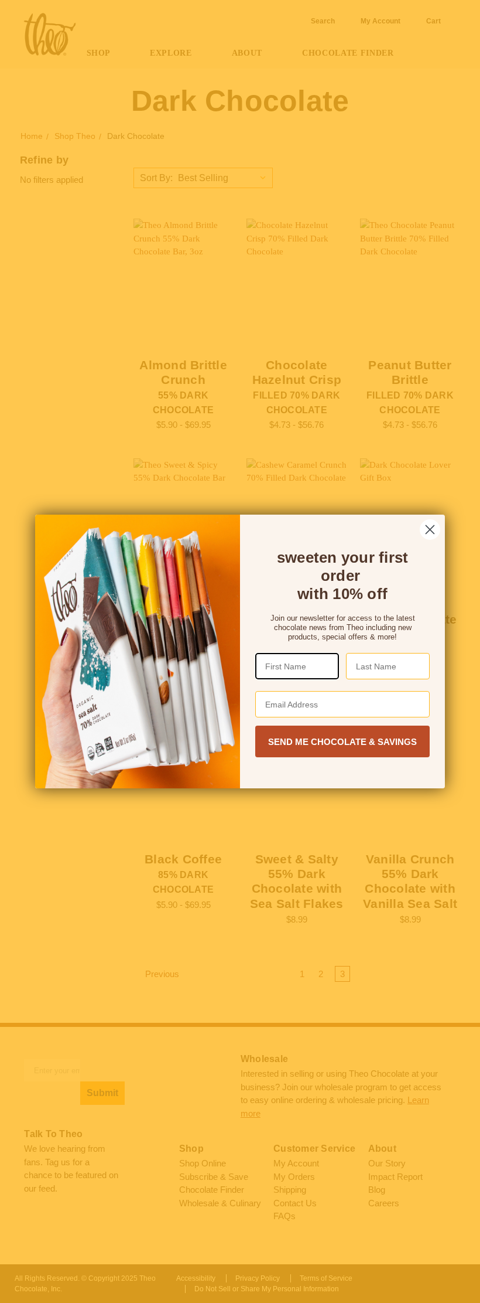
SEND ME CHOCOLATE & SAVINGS (342, 742)
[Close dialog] (430, 529)
